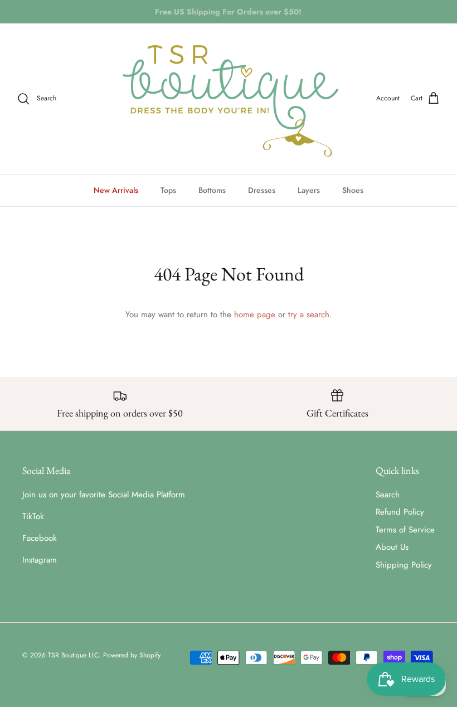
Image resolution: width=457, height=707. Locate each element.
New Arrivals (116, 190)
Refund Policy (400, 512)
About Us (392, 547)
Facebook (39, 538)
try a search (308, 314)
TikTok (33, 516)
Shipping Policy (404, 565)
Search (388, 494)
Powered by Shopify (132, 655)
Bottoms (212, 190)
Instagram (39, 560)
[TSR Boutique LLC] (228, 99)
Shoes (352, 190)
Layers (309, 190)
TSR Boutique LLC (73, 655)
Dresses (261, 190)
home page (254, 314)
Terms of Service (405, 530)
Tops (168, 190)
